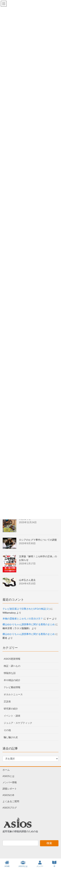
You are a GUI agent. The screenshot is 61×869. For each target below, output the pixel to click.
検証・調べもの (12, 666)
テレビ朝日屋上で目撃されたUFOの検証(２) (26, 608)
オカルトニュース (13, 694)
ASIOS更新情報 (12, 658)
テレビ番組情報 (12, 687)
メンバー (39, 866)
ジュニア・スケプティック (18, 723)
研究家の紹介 (11, 708)
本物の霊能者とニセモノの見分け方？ (23, 618)
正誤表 (7, 701)
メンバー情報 (10, 782)
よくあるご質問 (11, 801)
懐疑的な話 (10, 673)
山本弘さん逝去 (27, 580)
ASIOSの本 (8, 795)
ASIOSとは (8, 776)
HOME (7, 866)
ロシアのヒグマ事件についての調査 (38, 539)
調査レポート (10, 788)
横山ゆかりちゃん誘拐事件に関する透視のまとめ (29, 624)
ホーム (6, 769)
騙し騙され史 (11, 737)
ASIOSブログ (10, 807)
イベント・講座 (12, 715)
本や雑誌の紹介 (12, 680)
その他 (7, 730)
